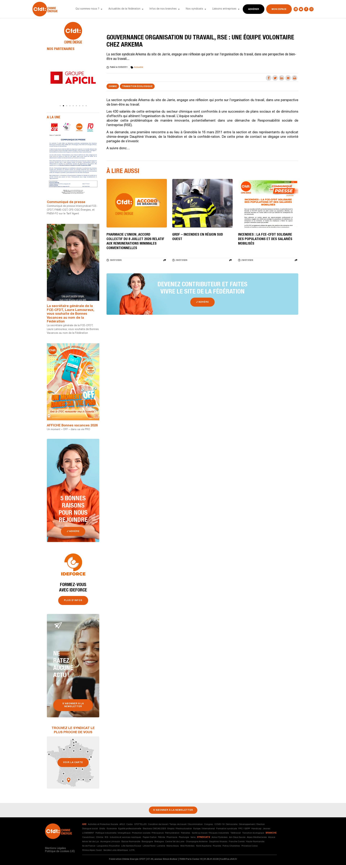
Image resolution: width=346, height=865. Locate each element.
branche (271, 833)
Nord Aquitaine (203, 846)
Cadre (129, 824)
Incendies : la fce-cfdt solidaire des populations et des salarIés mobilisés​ (265, 239)
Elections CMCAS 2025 (154, 829)
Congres (208, 824)
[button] (101, 9)
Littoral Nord (149, 846)
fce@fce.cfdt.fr (228, 859)
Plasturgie (184, 837)
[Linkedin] (296, 9)
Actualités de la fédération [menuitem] (124, 9)
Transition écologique (137, 86)
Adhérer (253, 9)
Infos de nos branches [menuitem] (163, 9)
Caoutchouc (88, 837)
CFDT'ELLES (140, 824)
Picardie (217, 846)
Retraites (185, 833)
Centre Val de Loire (174, 842)
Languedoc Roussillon (108, 846)
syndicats (203, 837)
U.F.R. (132, 850)
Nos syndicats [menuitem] (194, 9)
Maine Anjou (173, 846)
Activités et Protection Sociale (103, 824)
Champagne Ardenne (197, 842)
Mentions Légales (55, 848)
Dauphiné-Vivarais (218, 842)
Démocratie (232, 824)
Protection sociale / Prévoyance (148, 833)
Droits (102, 829)
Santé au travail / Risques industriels (210, 833)
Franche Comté (237, 842)
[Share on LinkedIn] (281, 78)
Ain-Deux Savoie (237, 837)
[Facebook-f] (306, 9)
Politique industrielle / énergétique (113, 833)
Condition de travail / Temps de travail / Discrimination (175, 824)
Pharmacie (172, 837)
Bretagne (159, 842)
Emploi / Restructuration (179, 829)
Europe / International (204, 829)
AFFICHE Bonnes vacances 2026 (72, 425)
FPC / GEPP (244, 829)
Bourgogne (147, 842)
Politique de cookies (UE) (60, 851)
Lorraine (161, 846)
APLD (122, 824)
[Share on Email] (288, 78)
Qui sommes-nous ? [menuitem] (87, 9)
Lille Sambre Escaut (131, 846)
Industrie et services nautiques (125, 837)
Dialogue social (90, 829)
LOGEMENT (88, 833)
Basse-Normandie (130, 842)
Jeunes (266, 829)
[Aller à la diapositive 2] (63, 105)
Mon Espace (279, 9)
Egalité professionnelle (129, 829)
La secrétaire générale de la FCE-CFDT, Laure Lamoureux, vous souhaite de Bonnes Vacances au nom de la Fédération (70, 314)
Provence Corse (249, 846)
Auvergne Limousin (110, 842)
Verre (193, 837)
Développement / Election (252, 824)
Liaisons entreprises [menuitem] (224, 9)
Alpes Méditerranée (257, 837)
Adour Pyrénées (220, 837)
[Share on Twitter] (275, 78)
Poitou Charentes (231, 846)
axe (84, 824)
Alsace (271, 837)
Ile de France (88, 846)
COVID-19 (219, 824)
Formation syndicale (226, 829)
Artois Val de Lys (90, 842)
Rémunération (172, 833)
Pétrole (161, 837)
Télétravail (235, 833)
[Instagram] (311, 9)
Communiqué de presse (66, 202)
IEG (106, 837)
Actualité (138, 67)
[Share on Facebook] (268, 78)
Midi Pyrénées (187, 846)
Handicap (256, 829)
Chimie (113, 86)
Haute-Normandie (255, 842)
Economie (112, 829)
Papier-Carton (150, 837)
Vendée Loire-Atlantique (115, 850)
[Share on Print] (294, 78)
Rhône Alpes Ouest (92, 850)
